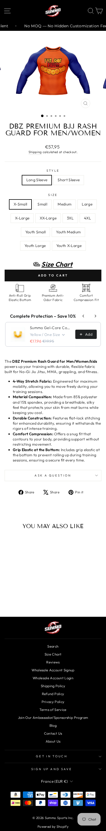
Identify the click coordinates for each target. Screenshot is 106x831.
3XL (70, 218)
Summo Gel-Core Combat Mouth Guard (51, 327)
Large (87, 204)
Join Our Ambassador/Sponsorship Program (53, 717)
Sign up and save (51, 769)
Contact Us (53, 733)
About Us (53, 741)
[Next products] (95, 316)
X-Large (22, 218)
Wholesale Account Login (53, 678)
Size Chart (53, 654)
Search (52, 646)
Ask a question (53, 475)
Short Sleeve (69, 179)
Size (53, 195)
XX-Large (48, 218)
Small (42, 204)
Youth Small (35, 232)
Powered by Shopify (53, 826)
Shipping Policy (53, 686)
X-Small (20, 204)
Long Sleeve (37, 179)
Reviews (53, 662)
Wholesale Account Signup (53, 670)
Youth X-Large (69, 245)
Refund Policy (53, 694)
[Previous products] (83, 316)
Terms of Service (53, 709)
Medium (64, 204)
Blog (53, 725)
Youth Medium (68, 232)
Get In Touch (51, 756)
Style (53, 170)
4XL (87, 218)
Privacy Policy (53, 701)
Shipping (35, 152)
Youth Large (35, 245)
